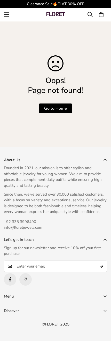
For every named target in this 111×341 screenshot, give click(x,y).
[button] (101, 14)
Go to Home (55, 108)
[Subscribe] (101, 266)
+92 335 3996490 (20, 221)
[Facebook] (10, 279)
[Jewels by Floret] (55, 14)
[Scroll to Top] (102, 313)
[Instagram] (25, 279)
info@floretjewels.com (23, 227)
